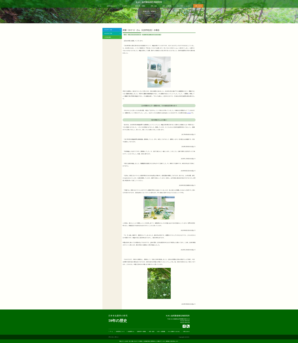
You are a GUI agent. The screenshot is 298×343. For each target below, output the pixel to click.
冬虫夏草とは (126, 6)
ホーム (99, 6)
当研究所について (112, 6)
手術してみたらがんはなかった (134, 34)
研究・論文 (154, 6)
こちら (189, 113)
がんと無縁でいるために (183, 6)
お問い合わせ (198, 6)
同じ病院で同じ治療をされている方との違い (151, 34)
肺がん (125, 34)
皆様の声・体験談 (140, 6)
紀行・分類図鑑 (167, 6)
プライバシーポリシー (113, 337)
